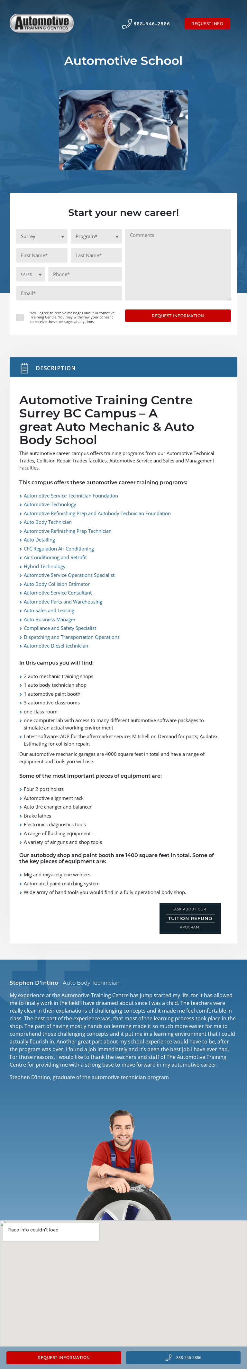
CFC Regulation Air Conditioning (59, 548)
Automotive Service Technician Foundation (71, 495)
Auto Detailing (39, 539)
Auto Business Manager (50, 619)
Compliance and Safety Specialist (60, 628)
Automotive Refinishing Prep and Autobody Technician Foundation (97, 513)
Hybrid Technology (45, 566)
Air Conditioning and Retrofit (55, 557)
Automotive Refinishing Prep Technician (68, 531)
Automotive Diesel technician (56, 645)
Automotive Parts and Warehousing (63, 601)
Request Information (64, 1357)
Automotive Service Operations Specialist (69, 575)
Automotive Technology (50, 504)
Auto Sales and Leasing (49, 610)
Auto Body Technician (48, 522)
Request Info (207, 23)
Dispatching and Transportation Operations (72, 637)
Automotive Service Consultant (58, 592)
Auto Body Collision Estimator (57, 584)
